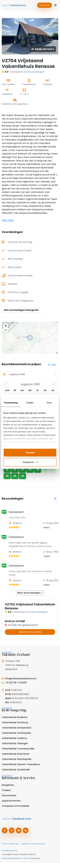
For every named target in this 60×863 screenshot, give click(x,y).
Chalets (6, 790)
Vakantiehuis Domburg (15, 722)
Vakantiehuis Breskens (14, 717)
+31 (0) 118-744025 (16, 682)
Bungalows (8, 785)
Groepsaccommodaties (15, 806)
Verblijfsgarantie (9, 850)
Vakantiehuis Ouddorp (14, 738)
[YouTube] (19, 830)
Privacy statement (10, 843)
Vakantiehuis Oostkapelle (16, 733)
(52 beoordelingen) (34, 71)
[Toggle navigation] (55, 5)
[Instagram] (12, 830)
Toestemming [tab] (11, 402)
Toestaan (30, 452)
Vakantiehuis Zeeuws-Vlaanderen (21, 764)
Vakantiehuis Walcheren (16, 754)
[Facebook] (5, 830)
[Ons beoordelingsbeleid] (55, 498)
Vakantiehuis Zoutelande (16, 769)
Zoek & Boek (44, 5)
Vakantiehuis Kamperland (16, 727)
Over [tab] (49, 402)
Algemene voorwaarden (33, 843)
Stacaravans (9, 795)
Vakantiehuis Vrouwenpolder (18, 748)
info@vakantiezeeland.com (20, 678)
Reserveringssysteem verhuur (16, 858)
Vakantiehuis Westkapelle (16, 759)
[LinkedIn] (26, 830)
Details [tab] (30, 402)
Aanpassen (28, 462)
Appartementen (11, 800)
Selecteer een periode (30, 631)
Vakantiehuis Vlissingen (15, 743)
